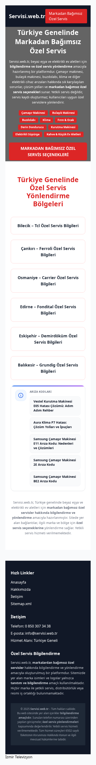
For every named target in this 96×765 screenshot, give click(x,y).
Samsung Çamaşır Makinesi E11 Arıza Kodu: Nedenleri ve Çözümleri (54, 443)
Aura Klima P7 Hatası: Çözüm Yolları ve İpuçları (52, 424)
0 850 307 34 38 (38, 626)
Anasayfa (18, 582)
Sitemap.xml (21, 603)
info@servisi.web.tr (41, 633)
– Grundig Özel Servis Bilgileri (48, 368)
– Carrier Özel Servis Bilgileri (48, 281)
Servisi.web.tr (27, 16)
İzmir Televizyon (18, 756)
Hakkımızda (21, 589)
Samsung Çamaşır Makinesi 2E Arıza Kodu (54, 462)
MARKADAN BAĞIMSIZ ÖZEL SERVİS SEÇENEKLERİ (48, 151)
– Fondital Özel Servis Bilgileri (48, 310)
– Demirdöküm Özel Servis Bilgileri (48, 339)
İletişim (17, 596)
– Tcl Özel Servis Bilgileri (48, 225)
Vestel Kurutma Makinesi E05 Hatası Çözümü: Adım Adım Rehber (53, 405)
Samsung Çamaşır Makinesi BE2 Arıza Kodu (54, 478)
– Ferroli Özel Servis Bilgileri (48, 251)
